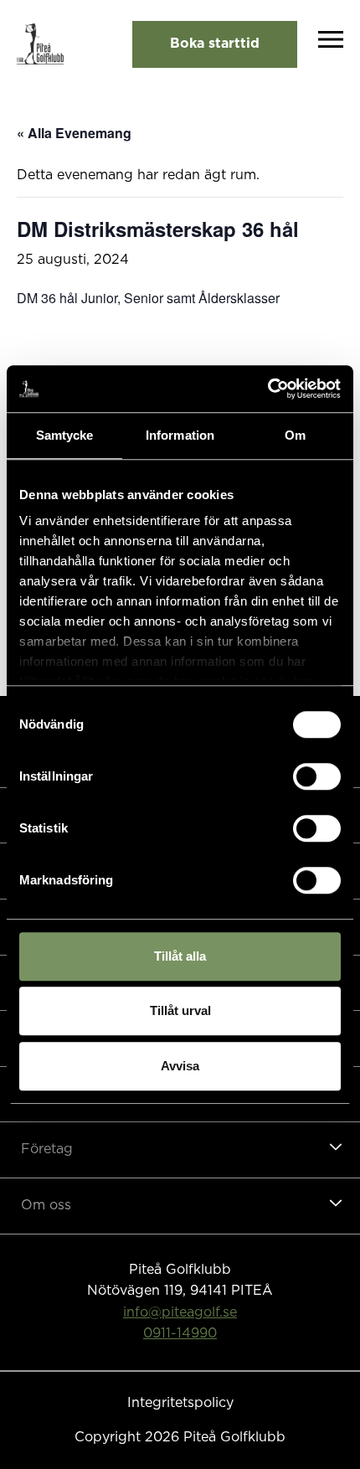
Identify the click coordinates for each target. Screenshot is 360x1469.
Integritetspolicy (180, 1403)
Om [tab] (295, 435)
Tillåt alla (180, 956)
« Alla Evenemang (74, 132)
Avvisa (180, 1066)
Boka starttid (215, 43)
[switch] (317, 776)
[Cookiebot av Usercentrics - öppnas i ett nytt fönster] (267, 388)
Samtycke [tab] (65, 435)
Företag (47, 1149)
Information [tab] (180, 435)
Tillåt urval (180, 1010)
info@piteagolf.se (180, 1312)
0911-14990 (180, 1333)
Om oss (46, 1205)
